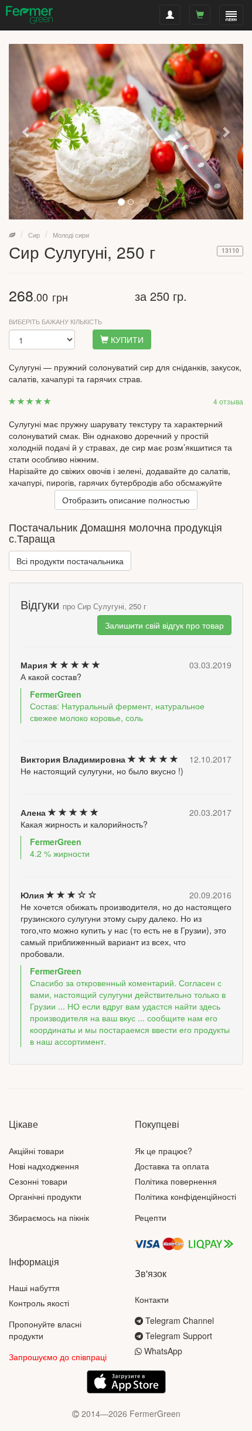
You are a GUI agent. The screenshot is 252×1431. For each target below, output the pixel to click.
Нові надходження (44, 1166)
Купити (126, 339)
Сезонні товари (38, 1181)
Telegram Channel (178, 1320)
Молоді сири (71, 234)
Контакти (152, 1299)
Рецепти (150, 1217)
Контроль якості (39, 1303)
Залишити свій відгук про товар (164, 625)
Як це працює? (163, 1151)
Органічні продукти (45, 1196)
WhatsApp (162, 1351)
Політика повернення (176, 1181)
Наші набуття (34, 1287)
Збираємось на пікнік (49, 1217)
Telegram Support (177, 1335)
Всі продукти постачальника (70, 561)
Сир (34, 234)
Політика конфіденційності (185, 1196)
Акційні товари (36, 1151)
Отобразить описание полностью (126, 500)
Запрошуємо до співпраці (58, 1357)
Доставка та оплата (172, 1166)
